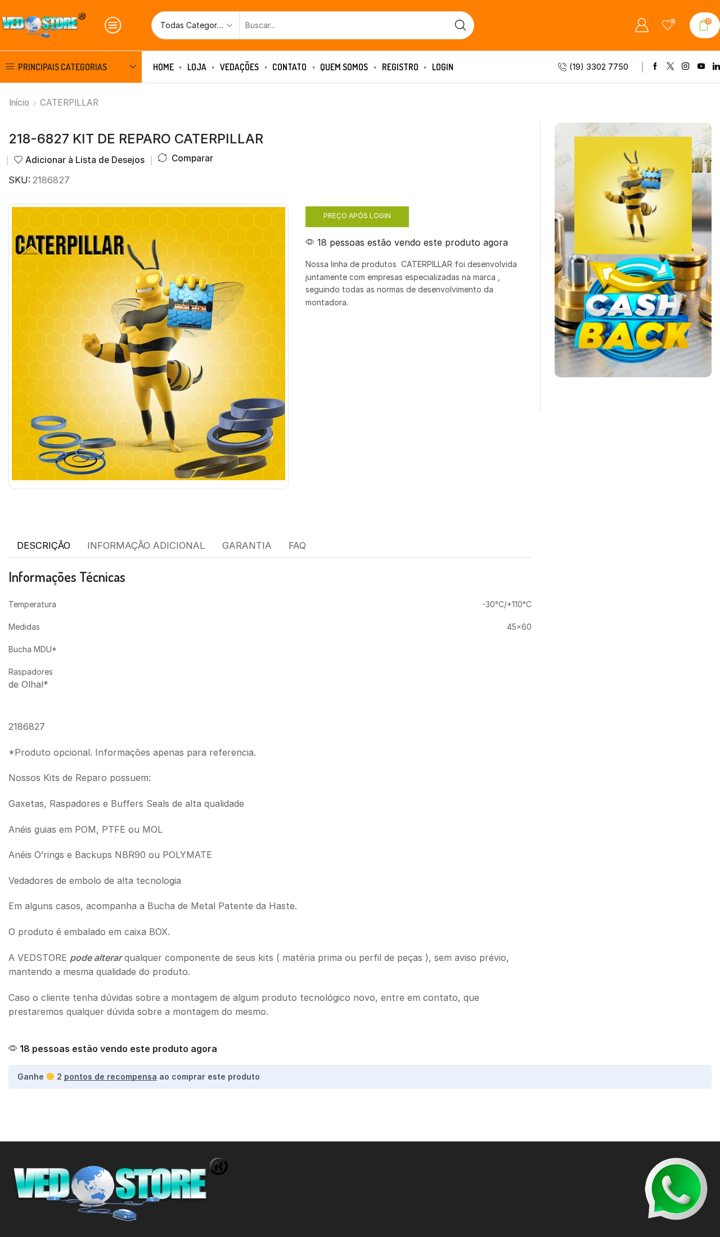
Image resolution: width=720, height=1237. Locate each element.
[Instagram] (685, 66)
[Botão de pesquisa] (460, 25)
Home (163, 67)
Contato (289, 67)
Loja (196, 67)
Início (19, 102)
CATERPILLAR (69, 102)
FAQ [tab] (297, 545)
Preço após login (357, 215)
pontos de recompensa (110, 1076)
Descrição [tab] (43, 545)
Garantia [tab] (247, 545)
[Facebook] (655, 66)
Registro (400, 67)
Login (442, 67)
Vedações (239, 67)
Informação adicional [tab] (146, 545)
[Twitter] (670, 66)
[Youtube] (701, 66)
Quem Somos (344, 67)
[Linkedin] (716, 66)
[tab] (43, 546)
